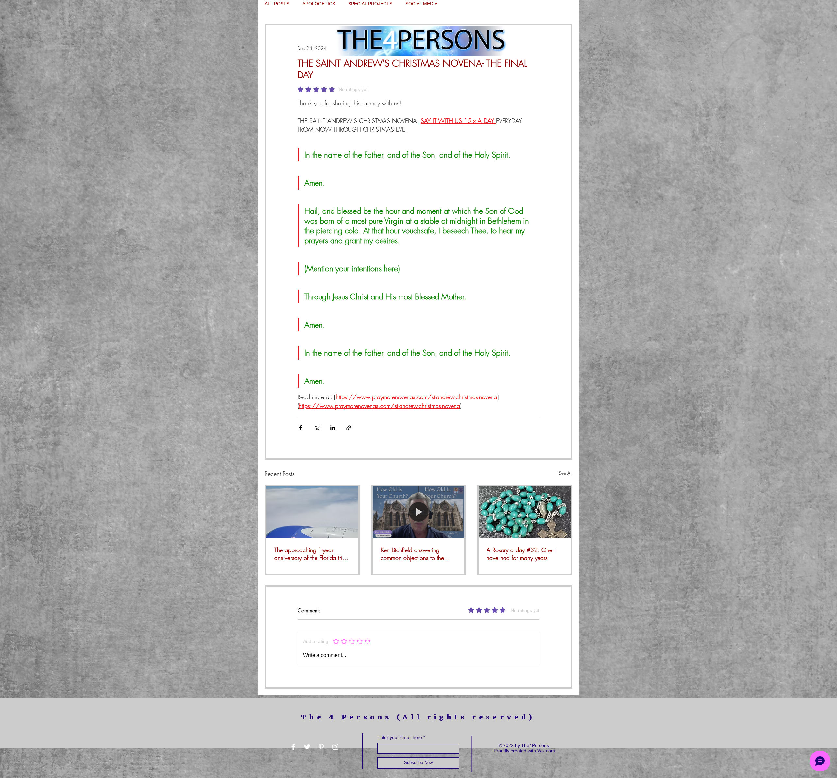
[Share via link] (349, 428)
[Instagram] (335, 747)
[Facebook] (293, 747)
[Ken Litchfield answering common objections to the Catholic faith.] (419, 512)
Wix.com (546, 750)
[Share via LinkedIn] (333, 428)
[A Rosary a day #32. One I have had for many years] (525, 512)
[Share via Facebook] (301, 428)
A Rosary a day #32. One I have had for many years (521, 554)
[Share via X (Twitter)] (317, 428)
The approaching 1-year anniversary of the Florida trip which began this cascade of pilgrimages (310, 554)
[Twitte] (307, 747)
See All (565, 473)
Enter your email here (399, 737)
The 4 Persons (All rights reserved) (418, 717)
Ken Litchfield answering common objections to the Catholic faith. (412, 554)
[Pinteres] (321, 747)
